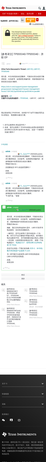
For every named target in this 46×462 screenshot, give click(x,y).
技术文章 (30, 14)
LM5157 (36, 69)
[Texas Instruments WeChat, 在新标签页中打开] (3, 421)
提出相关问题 (30, 20)
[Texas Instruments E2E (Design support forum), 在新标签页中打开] (11, 421)
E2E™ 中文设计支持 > (10, 14)
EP (11, 96)
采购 (3, 404)
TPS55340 (5, 71)
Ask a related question (26, 35)
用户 (44, 8)
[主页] (13, 8)
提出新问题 (37, 19)
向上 (7, 178)
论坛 (22, 14)
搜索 (39, 8)
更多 (39, 14)
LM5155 (29, 69)
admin (8, 64)
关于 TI (4, 384)
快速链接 (5, 394)
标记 (23, 275)
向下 (12, 178)
